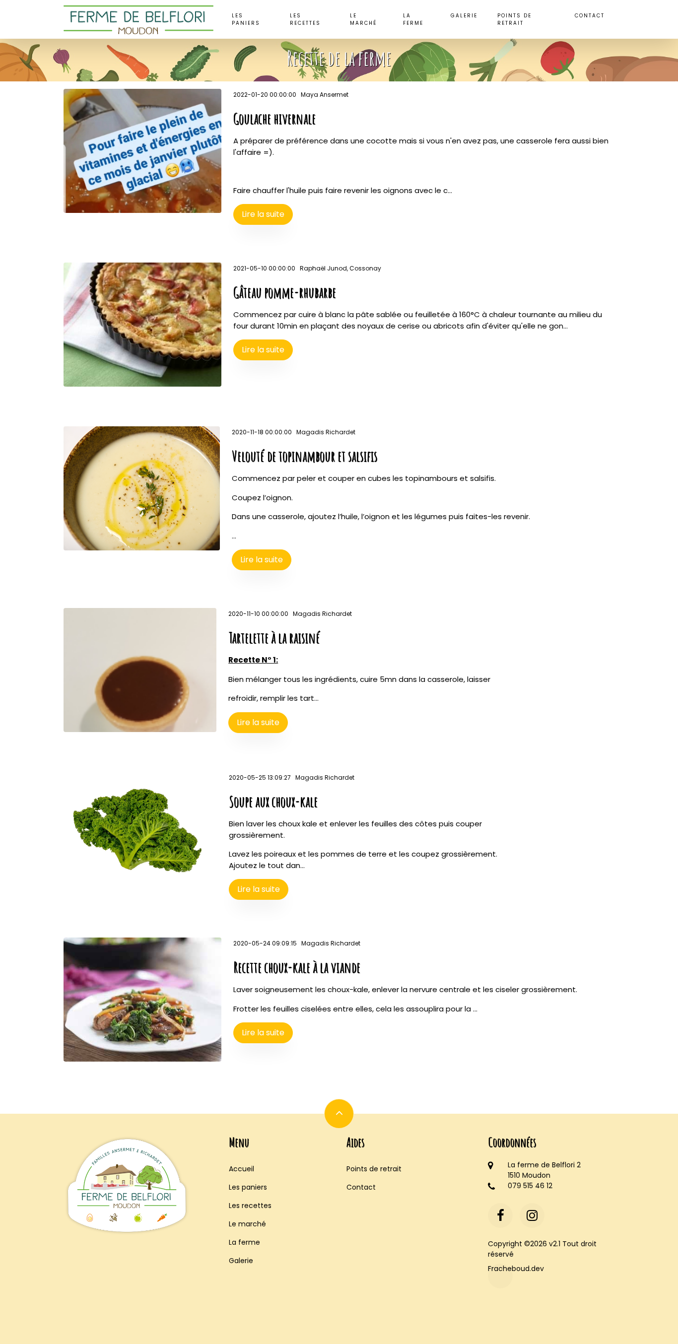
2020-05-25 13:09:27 (260, 777)
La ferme (413, 19)
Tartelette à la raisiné (274, 637)
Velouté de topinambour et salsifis (304, 456)
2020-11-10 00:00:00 (258, 613)
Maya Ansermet (324, 94)
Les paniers (246, 19)
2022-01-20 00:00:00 (264, 94)
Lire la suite (263, 214)
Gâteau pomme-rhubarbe (284, 292)
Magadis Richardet (325, 432)
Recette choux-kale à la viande (296, 967)
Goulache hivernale (274, 118)
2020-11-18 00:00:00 (262, 432)
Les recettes (305, 19)
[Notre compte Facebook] (500, 1215)
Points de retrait (514, 19)
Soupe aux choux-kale (273, 801)
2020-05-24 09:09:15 (265, 943)
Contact (590, 15)
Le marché (363, 19)
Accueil (241, 1169)
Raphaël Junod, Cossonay (340, 268)
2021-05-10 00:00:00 (264, 268)
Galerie (464, 15)
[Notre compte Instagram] (532, 1215)
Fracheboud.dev (500, 1269)
